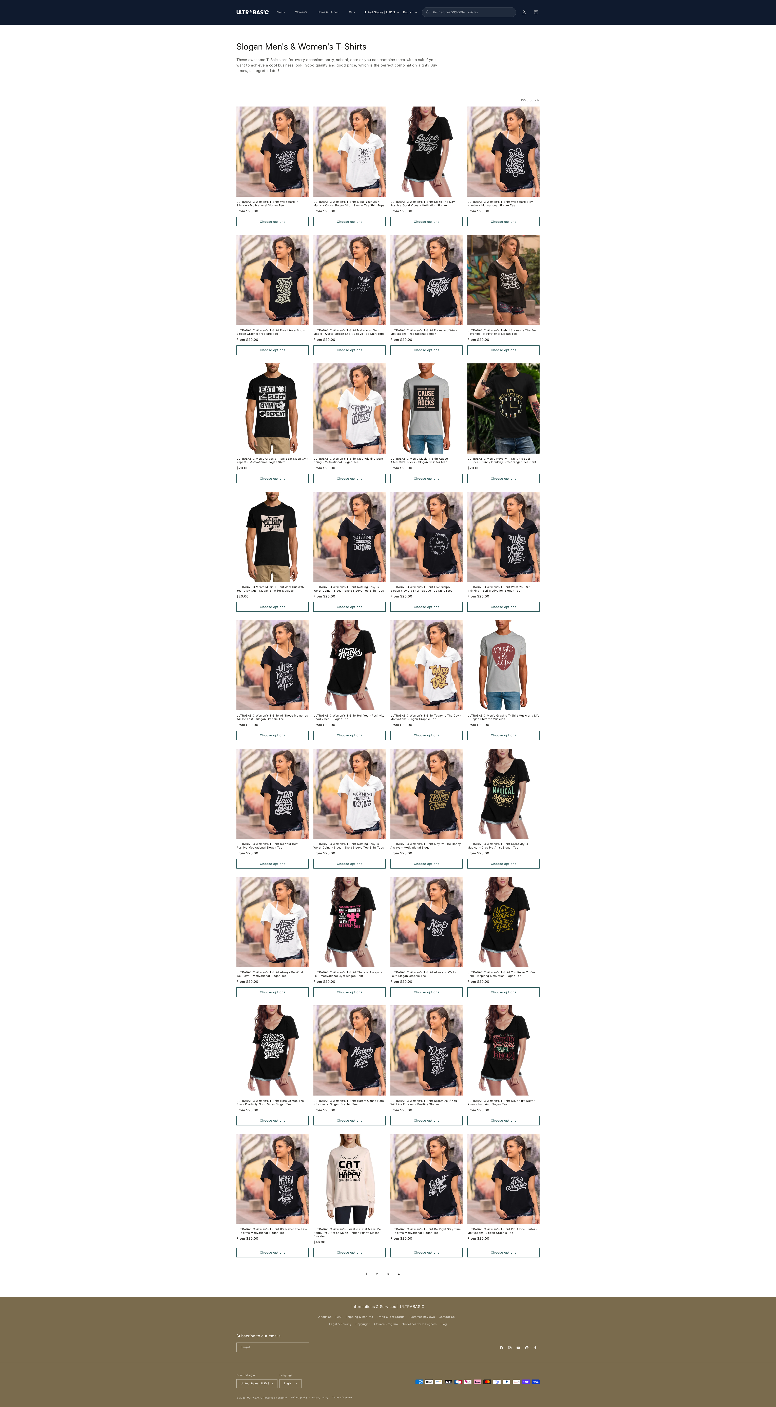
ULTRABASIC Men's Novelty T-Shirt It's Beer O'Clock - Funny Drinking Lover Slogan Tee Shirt (501, 460)
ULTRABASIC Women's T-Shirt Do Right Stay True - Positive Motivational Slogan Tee (425, 1231)
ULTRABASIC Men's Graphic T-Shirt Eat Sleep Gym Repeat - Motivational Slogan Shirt (272, 460)
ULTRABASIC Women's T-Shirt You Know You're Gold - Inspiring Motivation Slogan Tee (501, 974)
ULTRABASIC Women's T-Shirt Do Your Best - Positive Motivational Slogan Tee (268, 845)
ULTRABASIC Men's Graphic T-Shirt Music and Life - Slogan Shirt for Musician (503, 717)
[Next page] (409, 1274)
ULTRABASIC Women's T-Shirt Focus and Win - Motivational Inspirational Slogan (423, 332)
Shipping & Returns (359, 1316)
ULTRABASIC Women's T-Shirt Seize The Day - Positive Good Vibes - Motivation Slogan (423, 203)
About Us (325, 1316)
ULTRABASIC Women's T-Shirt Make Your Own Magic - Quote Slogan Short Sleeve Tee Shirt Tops (348, 203)
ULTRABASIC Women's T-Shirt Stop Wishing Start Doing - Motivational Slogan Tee (348, 460)
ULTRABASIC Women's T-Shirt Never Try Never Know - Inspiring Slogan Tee (501, 1102)
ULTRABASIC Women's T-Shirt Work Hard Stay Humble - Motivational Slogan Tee (500, 203)
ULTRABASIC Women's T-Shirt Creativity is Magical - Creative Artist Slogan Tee (497, 845)
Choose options (272, 222)
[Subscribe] (304, 1347)
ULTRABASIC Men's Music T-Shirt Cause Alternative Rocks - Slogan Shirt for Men (419, 460)
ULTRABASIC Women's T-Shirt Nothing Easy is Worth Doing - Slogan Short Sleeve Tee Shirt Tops (348, 588)
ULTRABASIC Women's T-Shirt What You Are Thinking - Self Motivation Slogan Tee (498, 588)
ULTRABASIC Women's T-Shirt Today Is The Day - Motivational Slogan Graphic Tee (425, 717)
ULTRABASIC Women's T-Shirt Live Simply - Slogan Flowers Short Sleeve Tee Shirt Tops (421, 588)
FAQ (338, 1316)
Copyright (362, 1324)
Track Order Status (390, 1316)
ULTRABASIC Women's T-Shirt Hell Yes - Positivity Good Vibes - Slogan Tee (348, 717)
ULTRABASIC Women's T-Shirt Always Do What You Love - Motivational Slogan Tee (269, 974)
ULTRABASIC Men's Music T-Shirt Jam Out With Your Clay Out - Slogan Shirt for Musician (270, 588)
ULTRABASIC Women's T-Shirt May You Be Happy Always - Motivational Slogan (425, 845)
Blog (444, 1324)
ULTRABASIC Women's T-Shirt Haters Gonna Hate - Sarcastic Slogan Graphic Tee (348, 1102)
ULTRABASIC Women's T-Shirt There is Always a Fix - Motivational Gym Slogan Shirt (347, 974)
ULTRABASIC (254, 1397)
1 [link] (366, 1274)
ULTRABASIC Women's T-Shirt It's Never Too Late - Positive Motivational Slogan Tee (271, 1231)
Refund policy (299, 1397)
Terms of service (342, 1397)
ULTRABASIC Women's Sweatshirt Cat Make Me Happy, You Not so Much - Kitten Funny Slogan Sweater (347, 1233)
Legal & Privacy (340, 1324)
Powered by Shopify (275, 1397)
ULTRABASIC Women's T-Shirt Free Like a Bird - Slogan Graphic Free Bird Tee (270, 332)
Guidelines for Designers (419, 1324)
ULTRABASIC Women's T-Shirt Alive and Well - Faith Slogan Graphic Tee (423, 974)
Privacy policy (319, 1397)
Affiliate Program (386, 1324)
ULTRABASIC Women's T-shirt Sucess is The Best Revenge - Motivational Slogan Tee (502, 332)
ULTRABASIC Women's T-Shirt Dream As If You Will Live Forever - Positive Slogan (423, 1102)
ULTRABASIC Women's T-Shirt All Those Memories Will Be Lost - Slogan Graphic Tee (272, 717)
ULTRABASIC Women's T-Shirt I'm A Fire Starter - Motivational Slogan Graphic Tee (502, 1231)
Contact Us (447, 1316)
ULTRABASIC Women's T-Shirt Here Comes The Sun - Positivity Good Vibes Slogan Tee (270, 1102)
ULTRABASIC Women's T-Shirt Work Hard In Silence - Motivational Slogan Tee (267, 203)
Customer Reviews (421, 1316)
